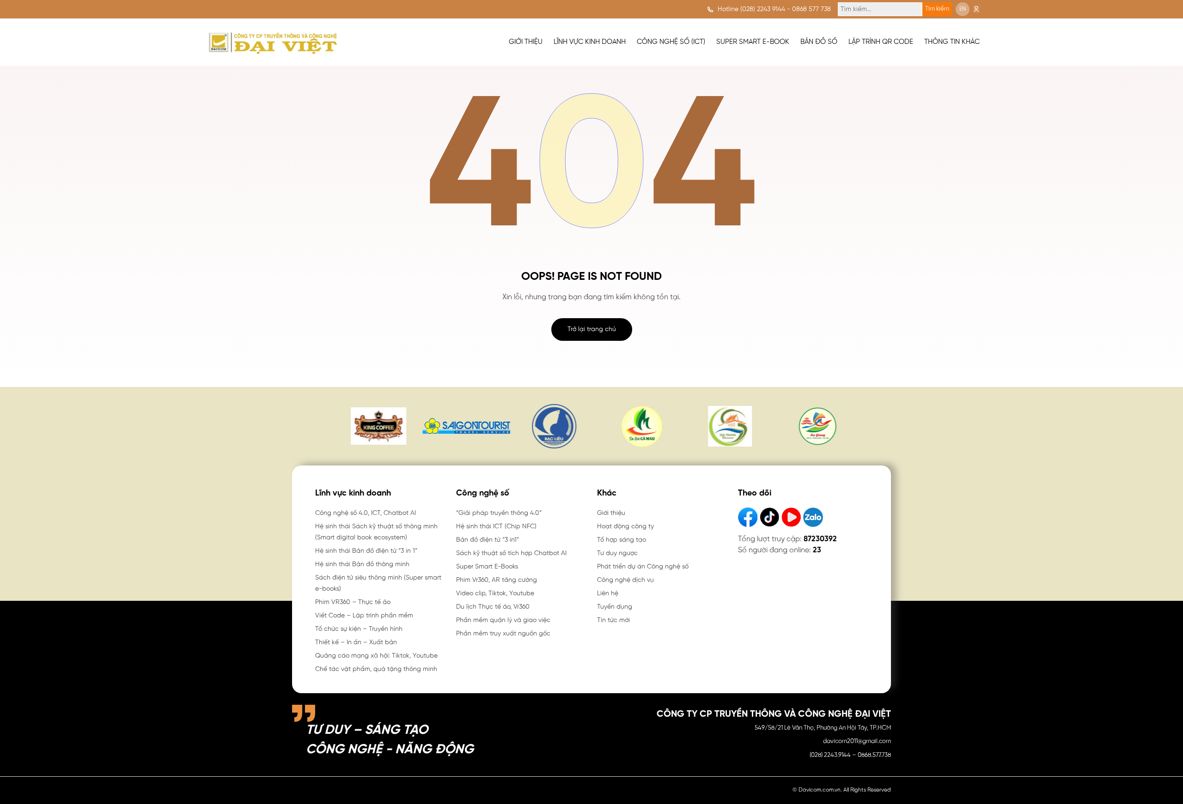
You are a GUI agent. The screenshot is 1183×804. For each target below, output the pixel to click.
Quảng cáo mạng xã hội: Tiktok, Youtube (376, 656)
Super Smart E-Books (487, 566)
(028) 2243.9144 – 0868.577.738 (850, 755)
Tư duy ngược (617, 553)
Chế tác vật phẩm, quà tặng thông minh (376, 669)
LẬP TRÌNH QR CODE (880, 42)
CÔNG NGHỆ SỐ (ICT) (671, 42)
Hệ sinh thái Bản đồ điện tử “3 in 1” (366, 551)
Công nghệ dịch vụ (625, 580)
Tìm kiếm (937, 9)
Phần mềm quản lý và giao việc (503, 620)
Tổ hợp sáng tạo (621, 540)
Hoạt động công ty (625, 526)
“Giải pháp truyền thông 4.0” (499, 513)
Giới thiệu (611, 513)
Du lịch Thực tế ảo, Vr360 (493, 607)
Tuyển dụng (614, 607)
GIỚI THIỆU (526, 42)
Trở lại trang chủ (591, 329)
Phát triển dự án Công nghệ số (643, 566)
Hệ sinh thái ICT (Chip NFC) (496, 526)
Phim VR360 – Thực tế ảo (352, 602)
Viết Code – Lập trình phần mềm (364, 615)
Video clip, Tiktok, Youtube (495, 593)
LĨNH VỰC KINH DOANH (590, 42)
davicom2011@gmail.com (857, 741)
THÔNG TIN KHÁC (952, 42)
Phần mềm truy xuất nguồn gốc (503, 633)
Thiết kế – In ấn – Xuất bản (356, 642)
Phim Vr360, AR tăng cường (496, 580)
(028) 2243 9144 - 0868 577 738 (785, 9)
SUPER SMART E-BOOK (752, 42)
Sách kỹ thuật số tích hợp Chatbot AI (511, 553)
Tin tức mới (613, 620)
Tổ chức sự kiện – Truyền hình (358, 629)
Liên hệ (607, 593)
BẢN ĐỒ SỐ (818, 42)
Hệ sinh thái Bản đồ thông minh (362, 564)
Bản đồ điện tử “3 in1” (487, 540)
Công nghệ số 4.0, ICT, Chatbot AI (365, 513)
